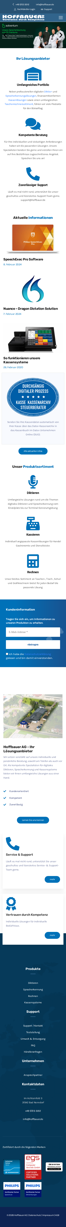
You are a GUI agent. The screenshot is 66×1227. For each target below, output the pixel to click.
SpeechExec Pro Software (23, 259)
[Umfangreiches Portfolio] (33, 73)
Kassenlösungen (17, 100)
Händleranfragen (33, 1051)
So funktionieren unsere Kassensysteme (21, 360)
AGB (57, 1215)
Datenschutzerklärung (37, 654)
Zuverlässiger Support (33, 185)
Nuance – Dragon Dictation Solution (30, 309)
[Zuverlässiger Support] (33, 174)
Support (48, 9)
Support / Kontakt (33, 1025)
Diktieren (33, 493)
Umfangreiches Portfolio (33, 85)
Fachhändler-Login (26, 9)
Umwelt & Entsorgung (33, 1038)
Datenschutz (35, 1215)
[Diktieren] (33, 482)
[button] (5, 35)
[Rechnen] (33, 561)
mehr (52, 879)
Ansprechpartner (33, 1075)
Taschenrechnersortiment (19, 104)
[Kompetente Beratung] (33, 124)
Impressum (48, 1215)
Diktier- (48, 91)
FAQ (33, 1045)
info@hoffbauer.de (45, 4)
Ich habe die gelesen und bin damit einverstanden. (29, 655)
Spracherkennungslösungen (20, 95)
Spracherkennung (33, 989)
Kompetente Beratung (33, 135)
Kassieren (32, 534)
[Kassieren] (33, 523)
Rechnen (33, 572)
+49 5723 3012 (33, 1110)
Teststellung (33, 1032)
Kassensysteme (33, 1002)
